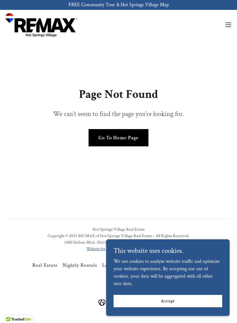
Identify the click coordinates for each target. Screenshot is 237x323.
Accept (168, 301)
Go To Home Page (118, 138)
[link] (41, 24)
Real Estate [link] (45, 265)
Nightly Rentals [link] (80, 265)
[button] (228, 25)
